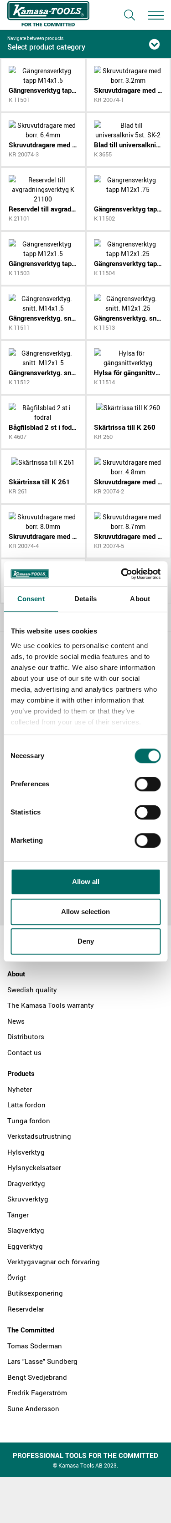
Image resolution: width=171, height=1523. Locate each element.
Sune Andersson (33, 1408)
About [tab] (140, 599)
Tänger (18, 1214)
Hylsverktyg (26, 1151)
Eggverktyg (25, 1246)
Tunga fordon (28, 1120)
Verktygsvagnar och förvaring (53, 1261)
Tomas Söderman (34, 1345)
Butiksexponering (35, 1292)
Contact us (24, 1052)
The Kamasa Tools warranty (50, 1005)
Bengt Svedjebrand (37, 1377)
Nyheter (19, 1089)
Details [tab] (85, 599)
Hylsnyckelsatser (34, 1167)
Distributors (25, 1036)
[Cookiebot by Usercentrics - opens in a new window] (122, 574)
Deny (86, 941)
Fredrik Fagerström (37, 1392)
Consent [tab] (31, 599)
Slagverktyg (25, 1230)
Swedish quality (32, 989)
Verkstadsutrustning (39, 1136)
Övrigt (16, 1277)
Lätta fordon (26, 1104)
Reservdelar (25, 1308)
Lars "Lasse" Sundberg (42, 1361)
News (16, 1020)
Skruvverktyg (27, 1198)
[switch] (148, 784)
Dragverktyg (26, 1183)
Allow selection (85, 911)
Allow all (85, 881)
